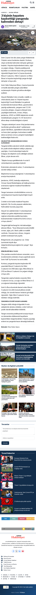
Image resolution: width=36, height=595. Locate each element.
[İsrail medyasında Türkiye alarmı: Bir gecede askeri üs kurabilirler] (27, 373)
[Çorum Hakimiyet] (7, 2)
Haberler (4, 12)
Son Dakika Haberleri (9, 568)
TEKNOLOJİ (13, 578)
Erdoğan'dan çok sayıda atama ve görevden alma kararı (9, 414)
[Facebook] (13, 551)
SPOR (26, 575)
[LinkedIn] (19, 551)
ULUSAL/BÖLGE (13, 12)
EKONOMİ (5, 576)
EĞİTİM (28, 576)
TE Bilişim (22, 592)
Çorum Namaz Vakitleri (10, 560)
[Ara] (31, 2)
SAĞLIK (13, 576)
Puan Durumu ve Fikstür (10, 564)
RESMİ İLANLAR (14, 7)
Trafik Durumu (7, 562)
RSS (6, 587)
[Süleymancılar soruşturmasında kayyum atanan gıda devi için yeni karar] (9, 389)
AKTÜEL (5, 578)
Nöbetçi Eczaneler (9, 556)
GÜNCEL (4, 7)
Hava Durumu (7, 558)
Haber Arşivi (7, 570)
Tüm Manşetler (8, 566)
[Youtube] (22, 551)
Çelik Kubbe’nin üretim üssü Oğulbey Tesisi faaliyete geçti (8, 380)
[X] (16, 551)
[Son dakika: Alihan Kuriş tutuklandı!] (27, 389)
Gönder (5, 443)
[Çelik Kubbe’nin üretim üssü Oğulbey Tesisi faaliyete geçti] (9, 373)
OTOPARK (21, 576)
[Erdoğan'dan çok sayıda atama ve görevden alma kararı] (9, 407)
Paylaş (5, 52)
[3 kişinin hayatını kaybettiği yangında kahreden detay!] (18, 39)
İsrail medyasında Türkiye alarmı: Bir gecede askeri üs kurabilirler (26, 380)
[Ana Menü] (33, 2)
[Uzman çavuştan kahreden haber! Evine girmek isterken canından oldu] (27, 407)
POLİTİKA (25, 7)
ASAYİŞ (32, 7)
